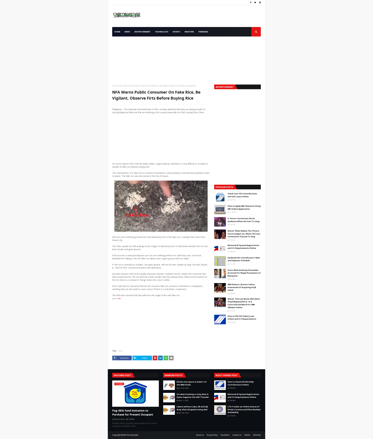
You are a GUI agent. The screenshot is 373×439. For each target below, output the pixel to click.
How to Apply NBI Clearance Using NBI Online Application (244, 207)
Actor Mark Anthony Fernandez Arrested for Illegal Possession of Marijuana (244, 273)
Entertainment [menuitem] (142, 31)
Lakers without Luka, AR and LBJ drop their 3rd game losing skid (192, 408)
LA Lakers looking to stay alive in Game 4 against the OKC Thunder (193, 395)
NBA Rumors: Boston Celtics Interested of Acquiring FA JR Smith (242, 287)
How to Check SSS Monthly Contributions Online (241, 383)
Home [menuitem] (117, 31)
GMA (119, 299)
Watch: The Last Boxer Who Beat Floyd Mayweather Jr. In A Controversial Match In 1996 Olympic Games (244, 303)
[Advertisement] (186, 59)
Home (114, 86)
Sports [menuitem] (176, 31)
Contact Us (236, 435)
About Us (200, 435)
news (121, 86)
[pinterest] (259, 2)
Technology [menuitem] (161, 31)
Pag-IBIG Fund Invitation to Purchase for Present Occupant (132, 412)
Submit (247, 435)
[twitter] (255, 2)
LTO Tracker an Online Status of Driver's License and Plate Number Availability (244, 409)
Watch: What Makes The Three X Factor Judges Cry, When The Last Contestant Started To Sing (244, 234)
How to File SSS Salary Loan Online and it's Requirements (242, 317)
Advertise (257, 435)
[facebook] (250, 2)
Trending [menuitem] (203, 31)
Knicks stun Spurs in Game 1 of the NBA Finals (192, 383)
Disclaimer (225, 435)
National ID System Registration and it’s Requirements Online (243, 247)
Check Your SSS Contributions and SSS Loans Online (242, 195)
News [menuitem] (127, 31)
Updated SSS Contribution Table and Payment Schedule (244, 259)
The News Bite (132, 435)
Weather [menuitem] (189, 31)
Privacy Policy (212, 435)
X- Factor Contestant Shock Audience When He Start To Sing (243, 220)
